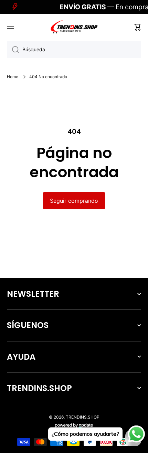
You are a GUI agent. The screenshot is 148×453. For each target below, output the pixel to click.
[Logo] (74, 27)
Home (12, 76)
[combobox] (74, 49)
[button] (137, 27)
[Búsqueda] (13, 49)
